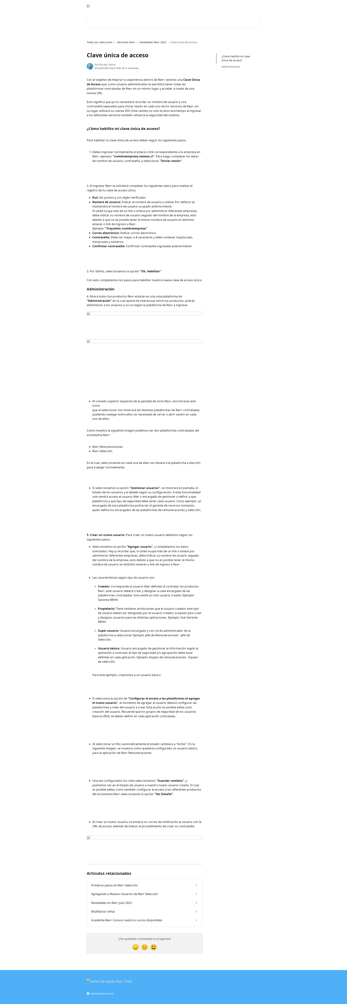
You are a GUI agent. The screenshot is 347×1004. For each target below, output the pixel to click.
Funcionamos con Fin (102, 993)
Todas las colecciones (100, 42)
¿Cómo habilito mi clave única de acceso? (236, 58)
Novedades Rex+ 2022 (153, 42)
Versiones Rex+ (126, 42)
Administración (231, 66)
